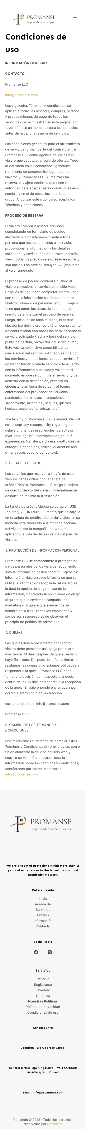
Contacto (42, 926)
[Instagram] (49, 952)
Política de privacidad (43, 1007)
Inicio (43, 898)
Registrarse (43, 984)
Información (43, 921)
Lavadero (42, 990)
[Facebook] (36, 952)
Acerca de (43, 904)
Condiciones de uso (43, 1012)
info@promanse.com (21, 95)
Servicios (43, 909)
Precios (43, 915)
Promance (54, 1124)
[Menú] (75, 19)
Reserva (43, 979)
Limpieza (43, 995)
